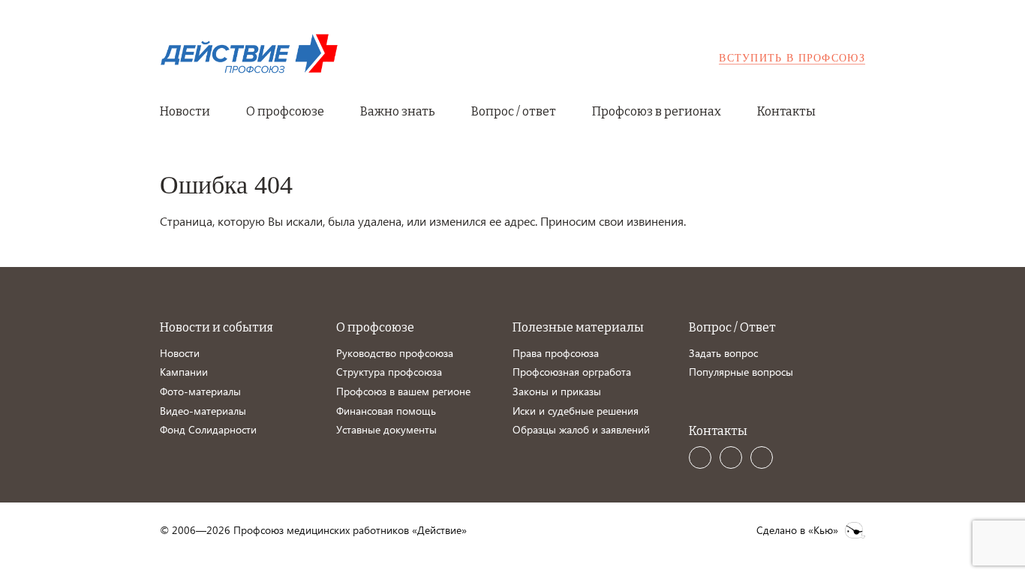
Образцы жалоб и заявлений (581, 429)
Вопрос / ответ (513, 111)
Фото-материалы (200, 391)
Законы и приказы (556, 391)
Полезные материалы (578, 327)
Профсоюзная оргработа (571, 371)
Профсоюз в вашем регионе (403, 391)
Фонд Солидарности (208, 429)
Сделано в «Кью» (797, 530)
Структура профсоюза (389, 371)
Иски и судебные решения (575, 411)
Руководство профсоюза (394, 353)
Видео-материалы (203, 411)
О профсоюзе (285, 111)
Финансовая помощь (386, 411)
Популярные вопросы (741, 371)
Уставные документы (386, 429)
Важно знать (397, 111)
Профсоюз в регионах (656, 111)
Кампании (184, 371)
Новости (185, 111)
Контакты (786, 111)
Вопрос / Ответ (732, 327)
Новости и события (216, 327)
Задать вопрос (723, 353)
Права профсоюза (555, 353)
